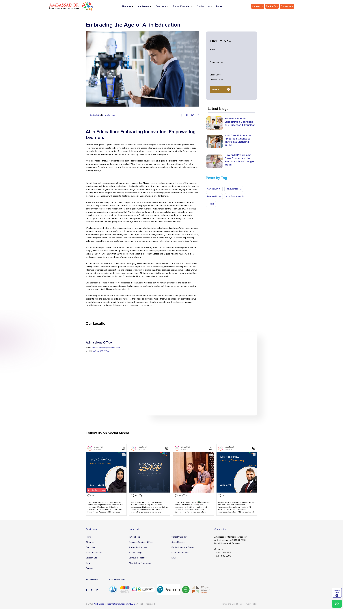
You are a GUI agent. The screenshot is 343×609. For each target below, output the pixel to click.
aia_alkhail (98, 447)
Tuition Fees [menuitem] (134, 537)
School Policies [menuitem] (178, 542)
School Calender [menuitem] (179, 537)
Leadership (214, 196)
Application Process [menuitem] (138, 547)
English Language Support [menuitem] (183, 547)
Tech (210, 204)
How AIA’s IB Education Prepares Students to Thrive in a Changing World (238, 140)
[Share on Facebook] (182, 115)
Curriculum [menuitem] (161, 6)
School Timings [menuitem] (136, 553)
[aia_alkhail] (90, 448)
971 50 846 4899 (101, 351)
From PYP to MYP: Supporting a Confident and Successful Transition (240, 122)
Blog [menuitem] (88, 563)
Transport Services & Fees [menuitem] (141, 542)
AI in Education (234, 196)
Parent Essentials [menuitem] (181, 6)
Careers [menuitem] (89, 568)
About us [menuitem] (126, 6)
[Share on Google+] (192, 115)
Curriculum (214, 188)
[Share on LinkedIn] (198, 115)
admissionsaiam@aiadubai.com (106, 348)
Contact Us (257, 6)
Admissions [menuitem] (143, 6)
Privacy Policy (251, 604)
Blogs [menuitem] (219, 6)
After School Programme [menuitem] (140, 563)
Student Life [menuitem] (203, 6)
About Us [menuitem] (90, 542)
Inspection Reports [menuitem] (180, 553)
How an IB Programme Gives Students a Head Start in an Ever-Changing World (240, 159)
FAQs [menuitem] (174, 558)
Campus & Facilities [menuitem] (138, 558)
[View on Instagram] (123, 448)
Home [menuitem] (88, 537)
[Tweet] (186, 115)
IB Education (233, 188)
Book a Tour (272, 6)
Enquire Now (287, 6)
